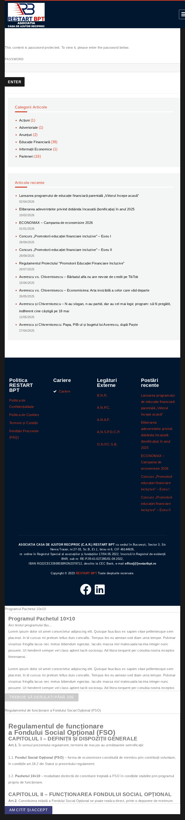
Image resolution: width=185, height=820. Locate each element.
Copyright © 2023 (63, 573)
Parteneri (26, 156)
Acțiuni (24, 120)
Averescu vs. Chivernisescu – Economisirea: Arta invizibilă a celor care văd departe (84, 290)
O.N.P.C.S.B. (107, 444)
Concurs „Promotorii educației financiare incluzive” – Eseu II (65, 250)
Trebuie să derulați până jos (41, 697)
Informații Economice (35, 149)
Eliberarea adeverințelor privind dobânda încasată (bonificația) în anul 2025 (77, 209)
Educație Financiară (34, 142)
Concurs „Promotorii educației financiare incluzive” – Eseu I (65, 236)
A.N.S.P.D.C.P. (108, 432)
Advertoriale (28, 127)
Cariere (64, 391)
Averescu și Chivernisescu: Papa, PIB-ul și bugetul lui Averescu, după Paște (78, 324)
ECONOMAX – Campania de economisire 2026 (56, 223)
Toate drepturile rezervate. (116, 573)
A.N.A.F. (103, 420)
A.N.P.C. (103, 407)
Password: (15, 59)
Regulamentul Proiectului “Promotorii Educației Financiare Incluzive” (72, 263)
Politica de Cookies (24, 415)
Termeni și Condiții (23, 423)
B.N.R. (102, 395)
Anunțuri (25, 135)
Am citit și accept (28, 810)
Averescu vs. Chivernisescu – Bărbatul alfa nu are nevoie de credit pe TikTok (79, 277)
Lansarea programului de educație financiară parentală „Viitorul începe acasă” (79, 196)
